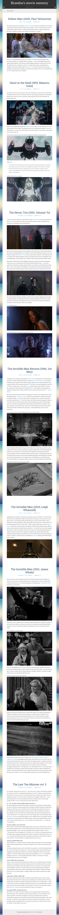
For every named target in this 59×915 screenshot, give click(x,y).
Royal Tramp (22, 254)
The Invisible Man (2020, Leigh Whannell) (29, 508)
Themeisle (40, 912)
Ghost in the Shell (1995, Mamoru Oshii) (29, 84)
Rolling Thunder (30, 67)
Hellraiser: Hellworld (14, 887)
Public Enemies (12, 816)
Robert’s (32, 388)
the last (9, 70)
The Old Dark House (45, 583)
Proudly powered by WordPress (23, 912)
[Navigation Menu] (55, 7)
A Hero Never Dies (36, 219)
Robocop (28, 126)
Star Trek (42, 853)
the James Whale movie (39, 380)
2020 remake (31, 378)
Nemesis (48, 128)
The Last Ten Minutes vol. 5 (29, 784)
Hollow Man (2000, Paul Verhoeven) (29, 19)
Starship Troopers (28, 25)
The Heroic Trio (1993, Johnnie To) (29, 212)
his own (28, 386)
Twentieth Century (42, 757)
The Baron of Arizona (21, 396)
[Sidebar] (4, 7)
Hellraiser (33, 832)
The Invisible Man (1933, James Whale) (29, 570)
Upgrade (20, 772)
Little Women (34, 757)
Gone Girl (35, 535)
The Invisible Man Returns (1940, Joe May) (29, 370)
